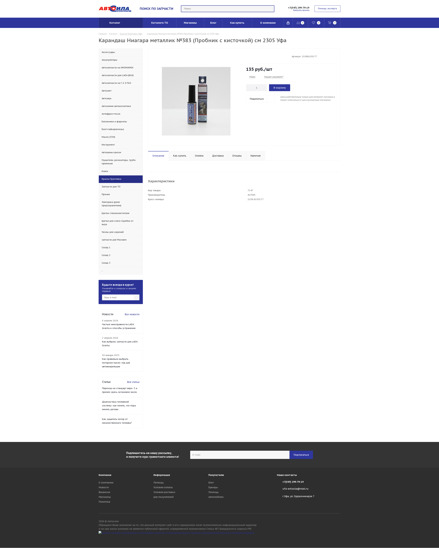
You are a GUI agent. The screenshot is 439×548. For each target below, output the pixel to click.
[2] (251, 56)
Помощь (158, 482)
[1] (247, 56)
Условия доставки (164, 492)
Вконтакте (337, 539)
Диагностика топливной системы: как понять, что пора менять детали (119, 405)
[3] (254, 56)
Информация (161, 475)
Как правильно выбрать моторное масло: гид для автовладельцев (116, 363)
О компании (106, 482)
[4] (257, 56)
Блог (211, 482)
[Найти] (270, 8)
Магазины (105, 496)
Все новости (132, 314)
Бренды (213, 487)
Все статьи (133, 382)
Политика (104, 501)
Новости (104, 487)
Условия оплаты (163, 487)
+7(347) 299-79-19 (298, 7)
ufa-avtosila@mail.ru (295, 488)
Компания (105, 475)
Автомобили (215, 496)
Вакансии (104, 492)
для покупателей (163, 496)
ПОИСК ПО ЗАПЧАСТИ (156, 9)
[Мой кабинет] (288, 23)
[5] (260, 56)
